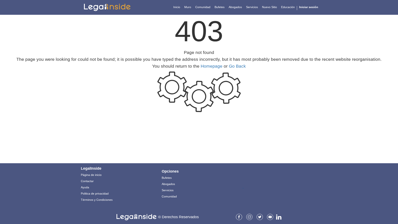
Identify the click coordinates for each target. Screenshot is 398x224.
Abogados (168, 184)
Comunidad (169, 196)
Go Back (237, 66)
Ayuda (85, 187)
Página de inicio (91, 175)
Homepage (211, 66)
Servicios (168, 190)
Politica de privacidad (95, 193)
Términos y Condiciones (97, 199)
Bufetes (167, 177)
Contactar (87, 181)
